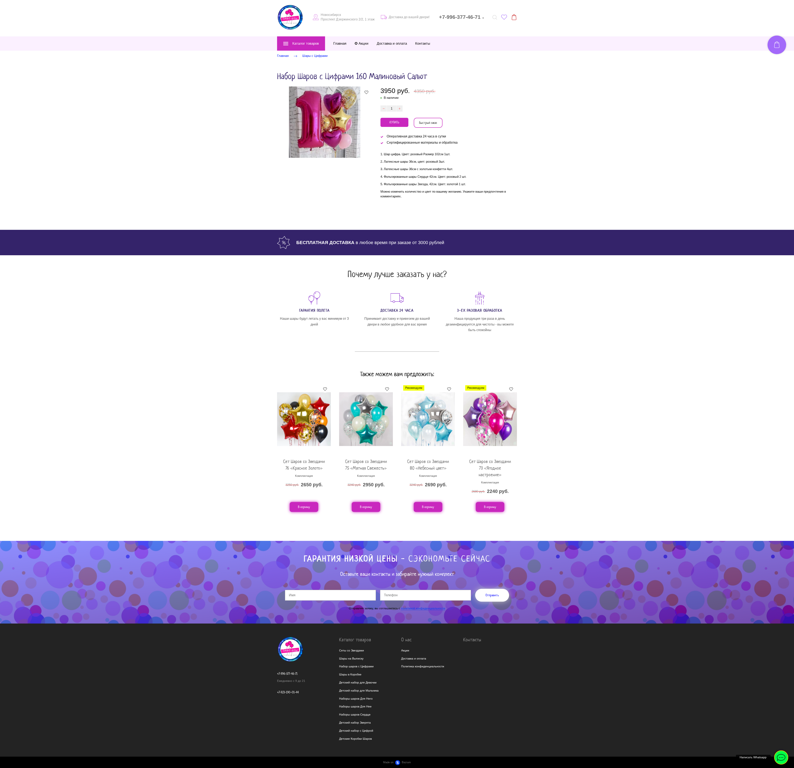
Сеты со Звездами (351, 650)
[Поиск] (495, 17)
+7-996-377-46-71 (461, 17)
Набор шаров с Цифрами (356, 666)
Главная (339, 43)
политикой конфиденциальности (423, 608)
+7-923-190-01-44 (288, 692)
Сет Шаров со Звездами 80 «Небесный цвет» (428, 464)
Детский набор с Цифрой (356, 730)
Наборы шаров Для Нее (355, 706)
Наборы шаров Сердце (355, 714)
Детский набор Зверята (355, 722)
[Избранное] (504, 17)
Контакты (422, 43)
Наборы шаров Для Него (356, 698)
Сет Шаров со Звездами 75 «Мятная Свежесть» (366, 464)
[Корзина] (514, 17)
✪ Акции (361, 43)
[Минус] (383, 108)
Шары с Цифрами (315, 55)
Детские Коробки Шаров (355, 738)
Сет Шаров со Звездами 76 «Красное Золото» (304, 464)
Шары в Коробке (350, 674)
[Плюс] (399, 108)
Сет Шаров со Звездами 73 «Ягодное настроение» (490, 467)
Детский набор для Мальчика (359, 690)
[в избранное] (366, 92)
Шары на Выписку (351, 658)
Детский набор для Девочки (358, 682)
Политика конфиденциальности (422, 666)
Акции (405, 650)
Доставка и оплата (392, 43)
